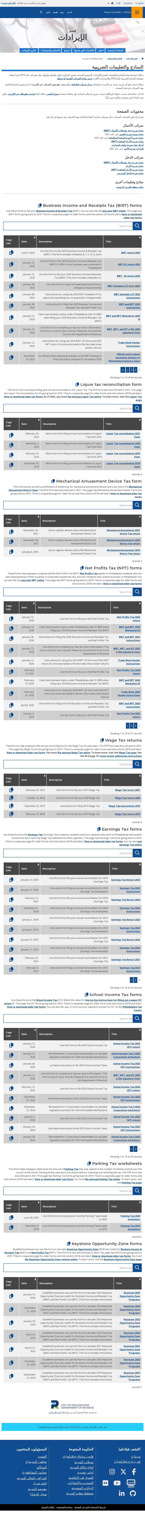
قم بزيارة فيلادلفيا (128, 1461)
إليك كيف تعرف (8, 3)
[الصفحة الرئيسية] (142, 58)
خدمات (69, 12)
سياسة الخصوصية (64, 1507)
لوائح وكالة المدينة (81, 1467)
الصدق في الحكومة (81, 1477)
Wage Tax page (128, 752)
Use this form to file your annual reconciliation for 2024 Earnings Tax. (78, 899)
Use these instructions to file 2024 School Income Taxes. (77, 1098)
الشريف (41, 1483)
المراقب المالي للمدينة (32, 1478)
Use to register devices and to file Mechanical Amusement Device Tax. (72, 532)
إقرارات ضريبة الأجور (133, 148)
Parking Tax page (132, 1182)
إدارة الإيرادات (55, 1412)
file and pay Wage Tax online (73, 752)
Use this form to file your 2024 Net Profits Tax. (84, 671)
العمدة (42, 1456)
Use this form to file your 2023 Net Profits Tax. (84, 715)
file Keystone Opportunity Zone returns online (51, 1259)
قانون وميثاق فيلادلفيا (79, 1456)
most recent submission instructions (121, 756)
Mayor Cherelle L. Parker (117, 12)
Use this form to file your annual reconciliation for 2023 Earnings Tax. (78, 919)
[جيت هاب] (135, 1494)
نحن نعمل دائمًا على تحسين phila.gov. (72, 1426)
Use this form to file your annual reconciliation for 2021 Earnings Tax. (78, 959)
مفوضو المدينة (37, 1489)
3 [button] (131, 369)
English (140, 3)
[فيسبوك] (136, 1473)
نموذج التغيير (52, 93)
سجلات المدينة (83, 1462)
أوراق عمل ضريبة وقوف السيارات (127, 145)
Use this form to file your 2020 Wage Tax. (78, 797)
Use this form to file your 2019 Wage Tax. (78, 814)
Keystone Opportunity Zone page (123, 1259)
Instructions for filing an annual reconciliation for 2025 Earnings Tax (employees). (79, 890)
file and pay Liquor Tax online (84, 396)
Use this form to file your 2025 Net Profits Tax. (84, 618)
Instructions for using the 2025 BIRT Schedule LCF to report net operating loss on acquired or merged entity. (71, 296)
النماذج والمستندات (114, 58)
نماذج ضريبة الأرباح (134, 166)
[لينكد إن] (124, 1494)
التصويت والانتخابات (80, 1483)
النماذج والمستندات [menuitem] (50, 50)
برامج (62, 12)
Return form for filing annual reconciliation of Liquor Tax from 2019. (74, 455)
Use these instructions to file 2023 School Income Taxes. (77, 1128)
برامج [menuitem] (66, 50)
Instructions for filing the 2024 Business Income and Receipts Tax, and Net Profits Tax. (74, 705)
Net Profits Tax (88, 573)
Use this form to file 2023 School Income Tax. (83, 1118)
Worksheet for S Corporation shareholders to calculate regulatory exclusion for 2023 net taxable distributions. (78, 1138)
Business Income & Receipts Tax (54, 210)
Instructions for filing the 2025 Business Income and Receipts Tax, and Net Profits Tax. (73, 306)
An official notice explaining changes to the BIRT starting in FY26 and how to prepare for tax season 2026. (70, 357)
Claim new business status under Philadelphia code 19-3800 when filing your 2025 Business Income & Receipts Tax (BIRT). (69, 318)
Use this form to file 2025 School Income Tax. (83, 1045)
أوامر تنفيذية (85, 1472)
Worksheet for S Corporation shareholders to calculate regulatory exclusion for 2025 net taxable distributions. (78, 1055)
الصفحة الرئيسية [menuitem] (115, 50)
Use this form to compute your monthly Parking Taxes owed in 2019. (75, 1227)
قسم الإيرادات (131, 58)
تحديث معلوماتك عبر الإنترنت (21, 93)
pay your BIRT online (114, 210)
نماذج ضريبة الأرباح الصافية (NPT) (127, 141)
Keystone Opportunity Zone (82, 1249)
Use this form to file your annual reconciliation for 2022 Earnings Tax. (78, 939)
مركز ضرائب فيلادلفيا (82, 84)
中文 (118, 3)
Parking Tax (71, 1169)
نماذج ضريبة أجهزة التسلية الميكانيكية (126, 137)
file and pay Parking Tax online (102, 1179)
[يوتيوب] (119, 1484)
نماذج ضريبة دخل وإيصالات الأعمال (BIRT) (123, 130)
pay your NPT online (32, 580)
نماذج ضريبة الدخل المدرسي (130, 173)
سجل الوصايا (38, 1494)
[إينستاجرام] (114, 1473)
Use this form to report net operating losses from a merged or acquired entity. (73, 286)
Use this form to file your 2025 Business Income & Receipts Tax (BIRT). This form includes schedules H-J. (70, 276)
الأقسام (55, 12)
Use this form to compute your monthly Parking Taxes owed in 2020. (75, 1217)
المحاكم (42, 1467)
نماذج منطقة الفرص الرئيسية (129, 187)
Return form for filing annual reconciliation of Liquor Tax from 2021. (74, 435)
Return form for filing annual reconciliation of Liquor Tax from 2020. (74, 445)
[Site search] (41, 12)
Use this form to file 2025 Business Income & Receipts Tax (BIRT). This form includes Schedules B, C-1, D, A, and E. (70, 252)
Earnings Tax (35, 834)
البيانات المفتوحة (82, 1488)
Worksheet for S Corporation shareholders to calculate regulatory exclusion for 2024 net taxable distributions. (78, 1108)
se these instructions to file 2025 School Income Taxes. (78, 1065)
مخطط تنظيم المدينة (79, 1493)
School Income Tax (46, 1000)
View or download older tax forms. (23, 396)
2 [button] (135, 369)
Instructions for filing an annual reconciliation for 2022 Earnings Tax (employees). (79, 949)
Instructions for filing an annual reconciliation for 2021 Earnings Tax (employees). (79, 969)
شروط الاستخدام (98, 1507)
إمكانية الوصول (47, 1507)
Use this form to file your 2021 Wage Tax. (78, 790)
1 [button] (139, 369)
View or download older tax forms (122, 583)
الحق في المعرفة (82, 1507)
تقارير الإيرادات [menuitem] (29, 50)
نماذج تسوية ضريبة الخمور (131, 134)
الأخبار (48, 12)
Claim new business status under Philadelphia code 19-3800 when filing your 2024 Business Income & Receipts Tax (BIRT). (74, 682)
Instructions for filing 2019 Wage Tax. (80, 806)
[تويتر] (125, 1473)
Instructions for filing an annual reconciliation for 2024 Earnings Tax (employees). (79, 910)
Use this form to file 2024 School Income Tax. (83, 1088)
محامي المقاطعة (36, 1472)
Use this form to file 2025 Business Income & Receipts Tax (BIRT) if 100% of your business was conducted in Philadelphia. (70, 264)
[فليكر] (108, 1484)
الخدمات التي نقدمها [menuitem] (83, 50)
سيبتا (137, 1456)
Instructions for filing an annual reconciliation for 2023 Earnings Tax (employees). (79, 929)
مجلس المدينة (37, 1461)
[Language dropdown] (110, 3)
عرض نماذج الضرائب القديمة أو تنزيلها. (75, 78)
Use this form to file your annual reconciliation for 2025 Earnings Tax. (78, 880)
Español (128, 3)
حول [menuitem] (100, 50)
